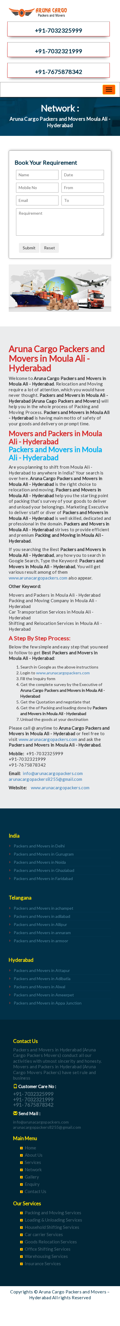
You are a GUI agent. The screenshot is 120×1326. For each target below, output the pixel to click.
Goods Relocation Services (51, 1241)
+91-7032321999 (58, 50)
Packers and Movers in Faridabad (43, 878)
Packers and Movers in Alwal (39, 986)
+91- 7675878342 (33, 1105)
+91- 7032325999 (33, 1094)
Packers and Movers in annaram (42, 932)
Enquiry (32, 1184)
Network (33, 1169)
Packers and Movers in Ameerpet (44, 994)
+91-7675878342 (58, 71)
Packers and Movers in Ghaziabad (44, 870)
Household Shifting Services (52, 1227)
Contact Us (35, 1191)
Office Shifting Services (47, 1249)
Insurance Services (43, 1263)
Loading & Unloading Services (53, 1219)
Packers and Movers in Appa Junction (48, 1002)
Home (30, 1147)
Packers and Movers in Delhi (39, 845)
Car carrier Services (44, 1234)
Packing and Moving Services (53, 1212)
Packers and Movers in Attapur (42, 970)
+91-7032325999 (58, 30)
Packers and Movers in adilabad (42, 916)
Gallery (32, 1176)
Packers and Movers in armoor (41, 940)
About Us (34, 1155)
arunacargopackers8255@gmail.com (45, 779)
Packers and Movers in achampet (43, 908)
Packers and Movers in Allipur (40, 924)
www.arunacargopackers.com (38, 577)
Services (33, 1162)
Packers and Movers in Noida (40, 862)
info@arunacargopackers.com (53, 773)
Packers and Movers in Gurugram (44, 854)
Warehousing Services (46, 1256)
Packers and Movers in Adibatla (42, 978)
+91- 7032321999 (33, 1099)
